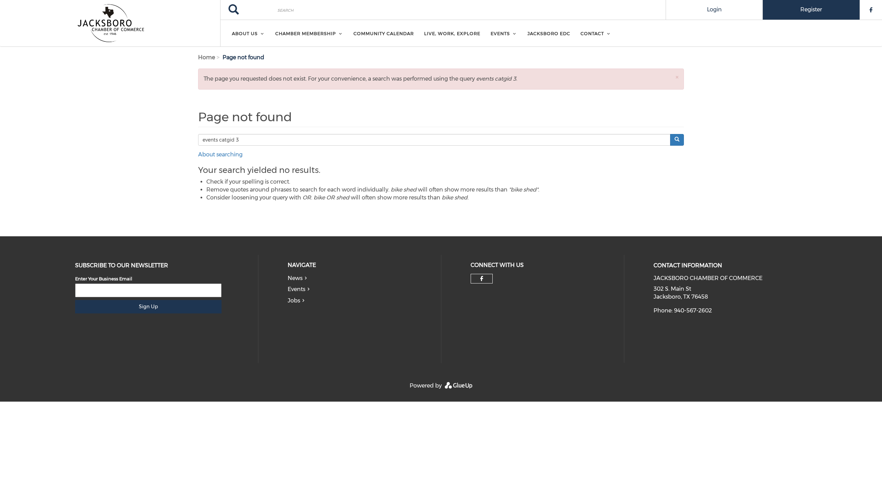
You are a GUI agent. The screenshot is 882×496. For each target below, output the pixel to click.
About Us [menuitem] (245, 33)
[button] (677, 77)
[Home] (110, 23)
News (295, 278)
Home (206, 57)
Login (714, 9)
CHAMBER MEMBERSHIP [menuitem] (305, 33)
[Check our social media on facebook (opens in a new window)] (481, 278)
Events (296, 289)
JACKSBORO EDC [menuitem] (548, 33)
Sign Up (148, 306)
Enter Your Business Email (103, 278)
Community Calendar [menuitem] (383, 33)
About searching (220, 154)
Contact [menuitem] (592, 33)
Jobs (294, 300)
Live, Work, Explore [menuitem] (452, 33)
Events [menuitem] (500, 33)
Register (811, 9)
